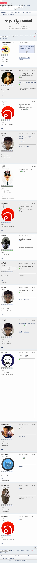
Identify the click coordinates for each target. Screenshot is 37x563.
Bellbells (6, 424)
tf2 (21, 436)
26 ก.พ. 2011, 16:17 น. (23, 485)
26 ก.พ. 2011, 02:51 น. (23, 424)
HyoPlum (6, 485)
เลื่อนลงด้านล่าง (4, 36)
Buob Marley (7, 70)
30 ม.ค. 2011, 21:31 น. (23, 101)
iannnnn (6, 101)
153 (18, 36)
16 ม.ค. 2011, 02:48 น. (23, 42)
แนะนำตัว (21, 59)
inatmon (6, 454)
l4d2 (20, 436)
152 (16, 36)
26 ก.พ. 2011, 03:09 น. (23, 454)
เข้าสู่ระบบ (18, 5)
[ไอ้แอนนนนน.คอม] (2, 128)
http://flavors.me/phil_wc (24, 57)
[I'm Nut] (2, 161)
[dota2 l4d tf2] (2, 449)
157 (28, 36)
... (14, 36)
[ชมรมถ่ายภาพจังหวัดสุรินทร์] (2, 196)
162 (6, 38)
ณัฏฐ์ (4, 133)
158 (31, 36)
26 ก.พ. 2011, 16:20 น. (23, 516)
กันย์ (4, 236)
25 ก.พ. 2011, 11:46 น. (23, 319)
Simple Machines (23, 560)
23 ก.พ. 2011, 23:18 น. (23, 287)
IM (4, 166)
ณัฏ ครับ (20, 146)
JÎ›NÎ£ (5, 352)
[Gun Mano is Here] (2, 258)
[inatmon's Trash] (2, 478)
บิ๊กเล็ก (5, 263)
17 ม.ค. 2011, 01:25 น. (23, 70)
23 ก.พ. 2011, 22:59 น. (23, 203)
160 (1, 38)
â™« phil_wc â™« (8, 43)
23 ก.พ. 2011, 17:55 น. (23, 133)
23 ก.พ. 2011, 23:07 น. (23, 235)
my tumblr (21, 466)
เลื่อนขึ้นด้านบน (4, 550)
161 (4, 38)
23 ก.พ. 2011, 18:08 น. (23, 166)
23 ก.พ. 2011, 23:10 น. (23, 263)
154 (21, 36)
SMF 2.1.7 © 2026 (14, 560)
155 (23, 36)
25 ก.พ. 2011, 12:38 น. (23, 352)
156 (26, 36)
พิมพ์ (35, 33)
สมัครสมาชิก (27, 5)
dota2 (23, 436)
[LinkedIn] (2, 96)
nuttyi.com (26, 146)
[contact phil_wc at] (2, 65)
